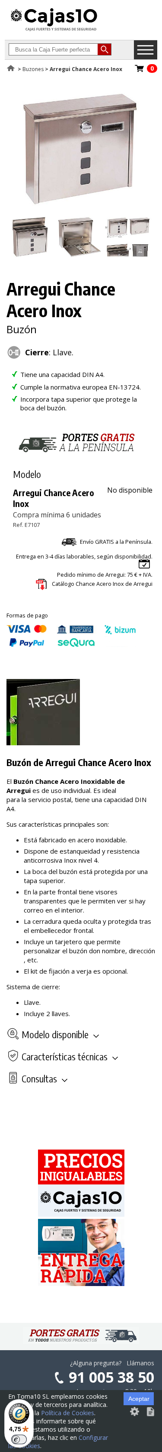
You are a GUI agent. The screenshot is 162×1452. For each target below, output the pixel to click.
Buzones (33, 69)
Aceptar (138, 1398)
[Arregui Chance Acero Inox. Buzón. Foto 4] (128, 255)
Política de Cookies (67, 1413)
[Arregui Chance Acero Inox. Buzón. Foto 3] (79, 255)
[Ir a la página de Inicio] (54, 31)
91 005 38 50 (111, 1377)
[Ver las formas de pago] (71, 645)
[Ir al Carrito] (139, 71)
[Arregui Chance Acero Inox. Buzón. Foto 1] (79, 211)
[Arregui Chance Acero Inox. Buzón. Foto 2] (30, 255)
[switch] (19, 1439)
